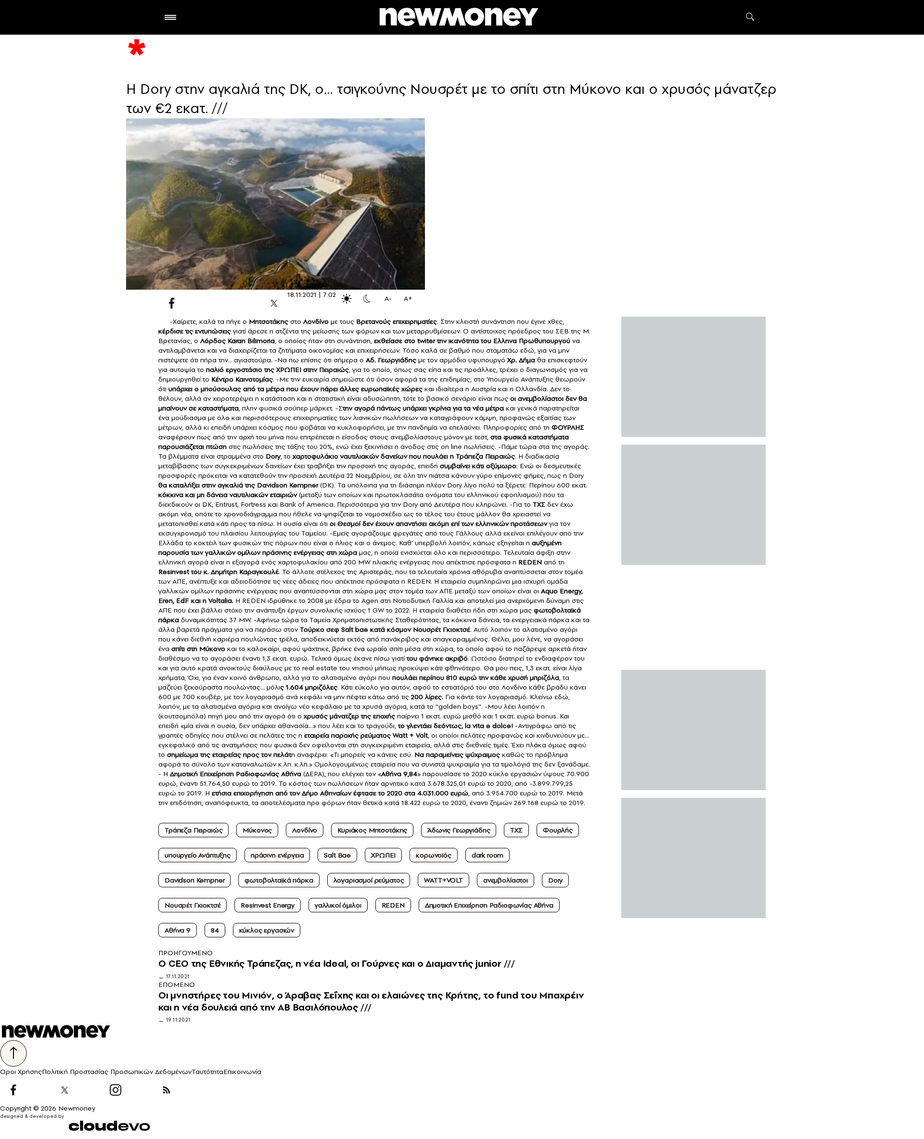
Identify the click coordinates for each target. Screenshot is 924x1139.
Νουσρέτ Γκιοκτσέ (192, 905)
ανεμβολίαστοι (505, 880)
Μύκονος (257, 830)
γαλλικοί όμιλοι (338, 905)
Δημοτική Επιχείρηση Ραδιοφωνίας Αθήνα (489, 905)
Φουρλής (558, 830)
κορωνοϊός (433, 855)
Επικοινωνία (242, 1071)
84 (215, 930)
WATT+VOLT (443, 880)
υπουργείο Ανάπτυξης (198, 855)
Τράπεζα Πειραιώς (193, 830)
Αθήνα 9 (178, 930)
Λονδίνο (304, 830)
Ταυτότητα (207, 1071)
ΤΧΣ (516, 830)
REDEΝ (393, 905)
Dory (555, 880)
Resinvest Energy (267, 905)
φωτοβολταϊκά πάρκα (278, 880)
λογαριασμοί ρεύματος (369, 880)
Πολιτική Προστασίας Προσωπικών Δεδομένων (117, 1071)
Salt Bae (337, 855)
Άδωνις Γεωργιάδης (458, 830)
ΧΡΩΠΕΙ (383, 855)
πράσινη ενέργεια (277, 855)
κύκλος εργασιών (267, 930)
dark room (488, 855)
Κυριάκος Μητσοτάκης (372, 830)
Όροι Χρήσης (21, 1071)
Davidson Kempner (194, 880)
